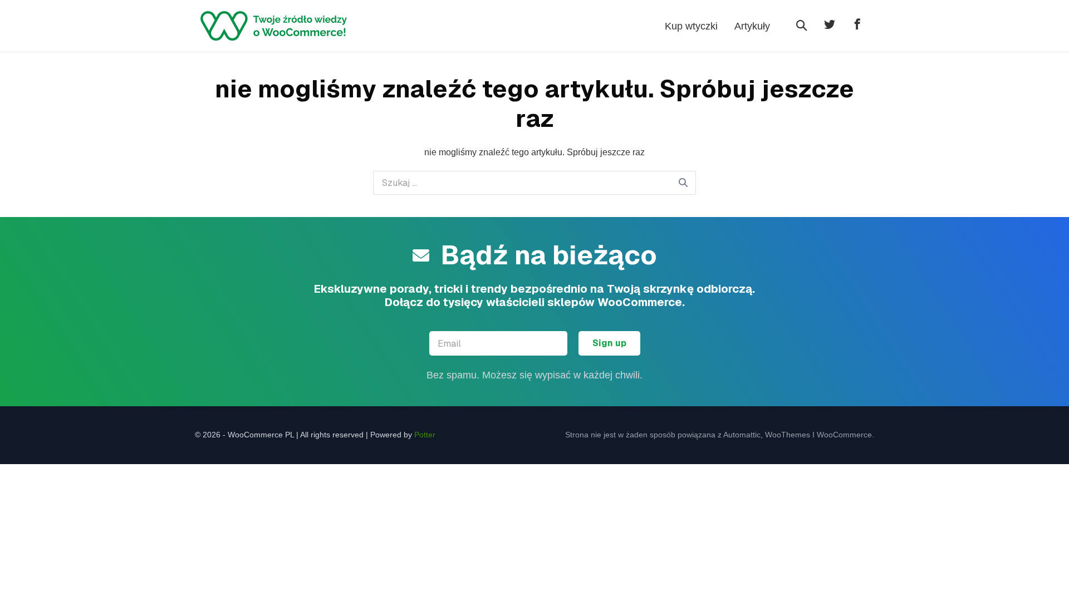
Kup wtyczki (691, 26)
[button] (802, 26)
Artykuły (752, 26)
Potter (424, 434)
